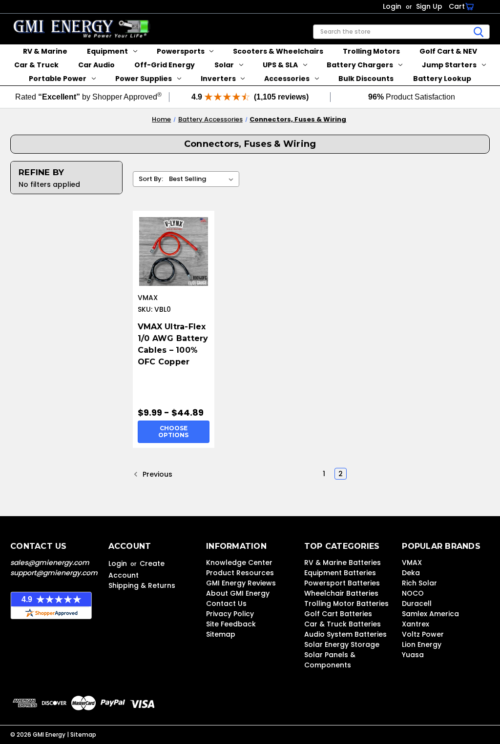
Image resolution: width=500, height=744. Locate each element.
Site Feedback (231, 624)
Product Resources (240, 573)
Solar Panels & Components (329, 660)
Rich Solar (419, 583)
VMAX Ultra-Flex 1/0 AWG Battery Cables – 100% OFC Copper (173, 344)
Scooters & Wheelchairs (278, 51)
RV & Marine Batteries (342, 562)
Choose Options (173, 431)
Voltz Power (423, 634)
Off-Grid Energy (164, 65)
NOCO (413, 593)
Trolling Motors (371, 51)
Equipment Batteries (340, 573)
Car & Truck (36, 65)
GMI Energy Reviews (241, 583)
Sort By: (151, 178)
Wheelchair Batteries (341, 593)
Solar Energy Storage (341, 644)
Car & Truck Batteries (342, 624)
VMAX (412, 562)
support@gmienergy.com (54, 573)
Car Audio (96, 65)
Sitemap (220, 634)
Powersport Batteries (342, 583)
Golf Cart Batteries (338, 614)
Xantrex (415, 624)
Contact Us (226, 603)
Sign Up (429, 6)
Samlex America (430, 614)
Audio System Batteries (345, 634)
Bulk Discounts (366, 78)
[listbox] (203, 179)
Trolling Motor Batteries (346, 603)
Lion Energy (421, 644)
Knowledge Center (239, 562)
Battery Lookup (442, 78)
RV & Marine (45, 51)
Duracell (417, 603)
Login (392, 6)
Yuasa (413, 655)
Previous (156, 474)
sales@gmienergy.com (49, 562)
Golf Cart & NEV (448, 51)
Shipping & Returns (141, 585)
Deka (411, 573)
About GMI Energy (238, 593)
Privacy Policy (230, 614)
